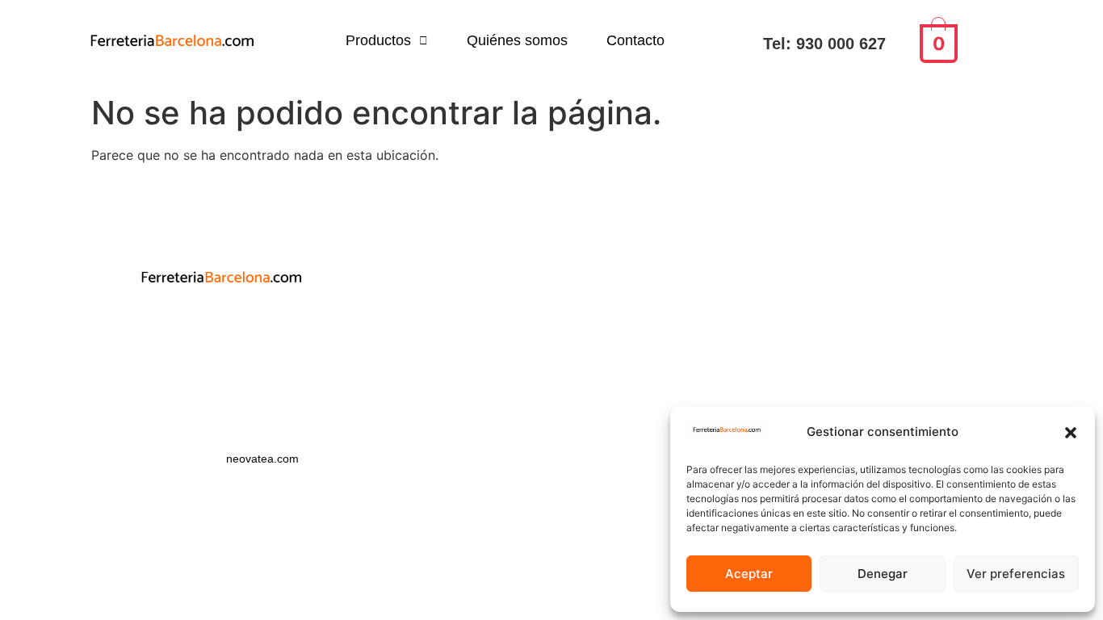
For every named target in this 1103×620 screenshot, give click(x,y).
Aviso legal (221, 352)
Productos (378, 40)
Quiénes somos (517, 40)
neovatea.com (264, 458)
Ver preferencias (1016, 573)
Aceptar (749, 573)
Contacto (635, 40)
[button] (1071, 433)
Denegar (883, 573)
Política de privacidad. (222, 322)
